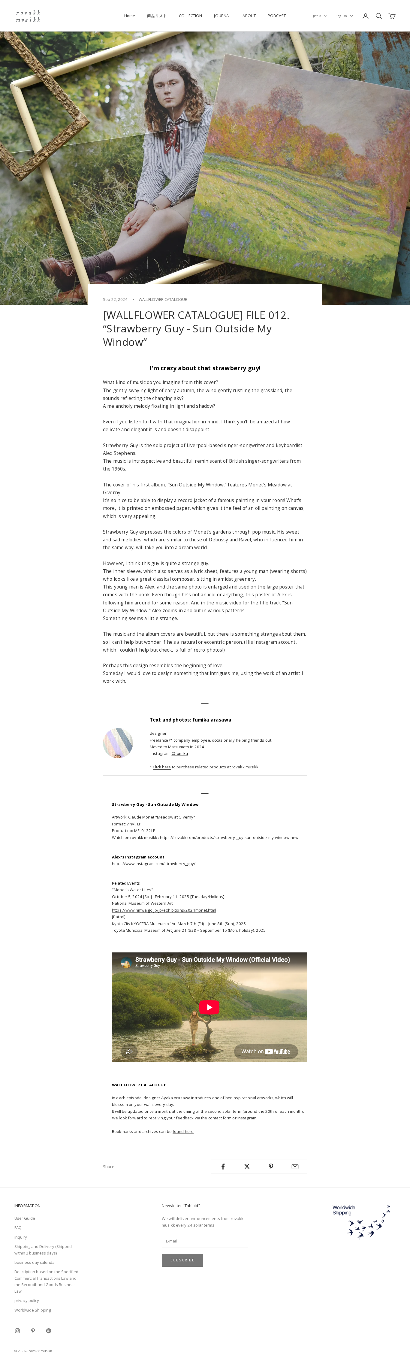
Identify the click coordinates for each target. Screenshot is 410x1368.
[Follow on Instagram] (17, 1331)
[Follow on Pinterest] (33, 1331)
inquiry (20, 1237)
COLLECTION (190, 15)
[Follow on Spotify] (49, 1331)
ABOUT (249, 15)
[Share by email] (295, 1166)
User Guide (24, 1218)
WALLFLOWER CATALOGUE (163, 299)
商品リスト (157, 15)
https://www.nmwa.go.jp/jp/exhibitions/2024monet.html (164, 910)
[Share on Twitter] (247, 1166)
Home (129, 15)
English (341, 16)
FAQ (18, 1227)
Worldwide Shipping (32, 1310)
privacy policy (26, 1300)
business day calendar (35, 1262)
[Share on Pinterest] (271, 1166)
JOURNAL (222, 15)
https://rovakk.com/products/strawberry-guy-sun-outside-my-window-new (229, 837)
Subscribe (182, 1260)
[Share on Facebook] (223, 1166)
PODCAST (277, 15)
